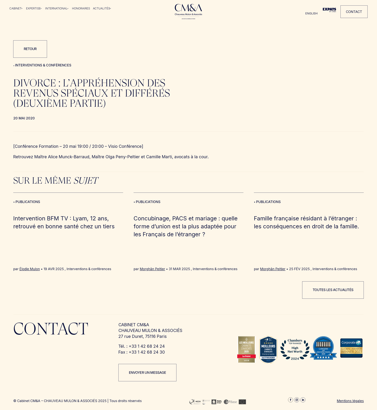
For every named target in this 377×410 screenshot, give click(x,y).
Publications (27, 202)
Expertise (33, 8)
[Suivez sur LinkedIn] (302, 399)
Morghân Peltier (152, 269)
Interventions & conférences (43, 65)
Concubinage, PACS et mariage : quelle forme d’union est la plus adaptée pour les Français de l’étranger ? (186, 226)
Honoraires (81, 8)
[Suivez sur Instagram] (296, 399)
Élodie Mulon (29, 269)
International (56, 8)
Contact (354, 12)
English (311, 13)
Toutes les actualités (333, 290)
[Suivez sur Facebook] (290, 399)
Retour (30, 49)
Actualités (101, 8)
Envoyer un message (147, 373)
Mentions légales (350, 401)
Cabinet (15, 8)
